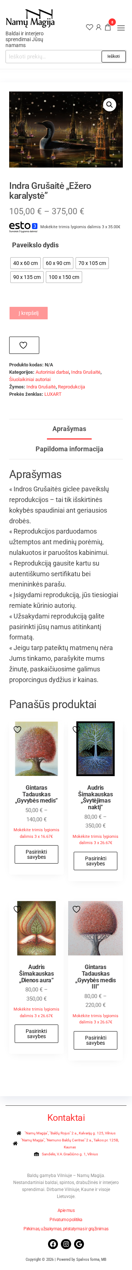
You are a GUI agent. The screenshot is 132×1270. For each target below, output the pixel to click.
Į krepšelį (28, 313)
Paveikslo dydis (35, 245)
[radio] (25, 263)
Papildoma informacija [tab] (69, 449)
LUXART (53, 394)
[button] (121, 28)
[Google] (79, 1244)
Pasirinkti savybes (36, 854)
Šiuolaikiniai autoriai (30, 379)
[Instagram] (66, 1244)
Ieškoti (113, 56)
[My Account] (99, 26)
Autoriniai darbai (52, 372)
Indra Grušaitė (85, 372)
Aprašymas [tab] (69, 429)
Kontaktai (66, 1117)
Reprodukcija (71, 387)
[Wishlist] (89, 26)
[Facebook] (53, 1244)
